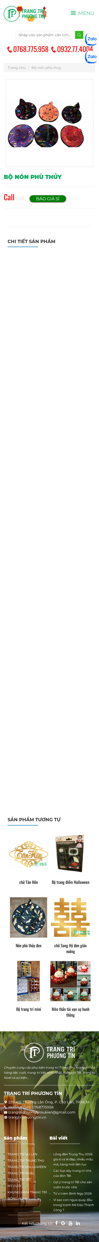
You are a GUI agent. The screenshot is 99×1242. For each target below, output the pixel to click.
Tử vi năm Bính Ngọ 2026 (72, 1193)
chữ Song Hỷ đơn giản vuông (70, 948)
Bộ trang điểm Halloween (70, 882)
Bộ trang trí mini (28, 1009)
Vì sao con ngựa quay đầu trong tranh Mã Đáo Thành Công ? (73, 1205)
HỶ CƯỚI (14, 1186)
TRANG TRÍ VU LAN (22, 1154)
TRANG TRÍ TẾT (19, 1179)
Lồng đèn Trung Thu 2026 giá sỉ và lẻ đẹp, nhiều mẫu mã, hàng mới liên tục (73, 1159)
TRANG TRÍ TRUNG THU (26, 1160)
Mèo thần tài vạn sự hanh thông (70, 1012)
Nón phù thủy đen (28, 945)
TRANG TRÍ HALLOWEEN (27, 1167)
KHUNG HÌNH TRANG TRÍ (27, 1192)
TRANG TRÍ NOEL (21, 1173)
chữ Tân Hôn (28, 882)
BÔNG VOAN (17, 1198)
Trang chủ (17, 67)
